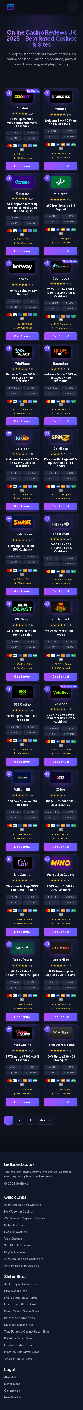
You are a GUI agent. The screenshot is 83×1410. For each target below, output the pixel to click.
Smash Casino (22, 534)
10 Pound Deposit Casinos (22, 1205)
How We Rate (13, 1397)
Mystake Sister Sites (18, 1325)
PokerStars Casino (60, 1045)
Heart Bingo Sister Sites (20, 1298)
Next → (45, 1120)
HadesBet (60, 363)
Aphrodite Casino (60, 874)
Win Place (22, 363)
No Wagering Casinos (19, 1211)
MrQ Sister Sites (15, 1291)
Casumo (22, 193)
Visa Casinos (13, 1238)
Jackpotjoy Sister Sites (20, 1284)
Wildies (60, 108)
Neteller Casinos (15, 1232)
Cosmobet (60, 278)
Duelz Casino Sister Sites (21, 1311)
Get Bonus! (22, 166)
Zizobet (22, 108)
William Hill (22, 789)
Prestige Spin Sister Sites (21, 1352)
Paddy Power (22, 959)
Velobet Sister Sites (18, 1358)
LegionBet (61, 959)
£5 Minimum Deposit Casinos (25, 1218)
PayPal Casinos (14, 1252)
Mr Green (61, 194)
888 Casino (22, 704)
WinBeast (22, 619)
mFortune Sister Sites (19, 1318)
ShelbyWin (61, 534)
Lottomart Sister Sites (20, 1304)
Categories (12, 1390)
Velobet (60, 704)
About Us (10, 1377)
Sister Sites (12, 1384)
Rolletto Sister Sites (18, 1338)
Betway (22, 279)
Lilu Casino (22, 874)
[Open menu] (72, 7)
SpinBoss (60, 448)
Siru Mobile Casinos (17, 1245)
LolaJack (22, 448)
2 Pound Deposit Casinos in (23, 1259)
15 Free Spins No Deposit (21, 1266)
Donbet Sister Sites (18, 1345)
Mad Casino (22, 1045)
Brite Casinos (13, 1225)
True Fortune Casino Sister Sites (27, 1331)
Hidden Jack (61, 619)
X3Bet (60, 789)
